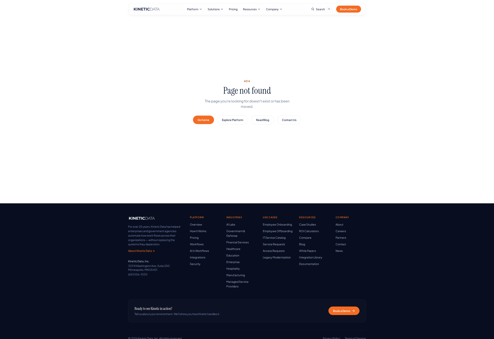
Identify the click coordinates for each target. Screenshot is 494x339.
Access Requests (274, 250)
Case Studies (307, 224)
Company (272, 9)
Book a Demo (348, 9)
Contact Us (289, 120)
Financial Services (237, 242)
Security (195, 264)
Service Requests (274, 244)
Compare (305, 237)
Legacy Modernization (277, 257)
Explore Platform (232, 120)
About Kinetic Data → (141, 250)
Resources (250, 9)
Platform (192, 9)
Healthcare (233, 248)
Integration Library (310, 257)
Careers (341, 231)
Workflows (197, 244)
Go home (203, 120)
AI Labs (230, 224)
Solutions (214, 9)
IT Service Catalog (274, 237)
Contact (341, 244)
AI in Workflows (199, 250)
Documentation (309, 264)
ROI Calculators (309, 231)
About (339, 224)
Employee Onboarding (277, 224)
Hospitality (233, 268)
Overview (196, 224)
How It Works (198, 231)
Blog (302, 244)
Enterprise (233, 262)
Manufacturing (235, 275)
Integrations (197, 257)
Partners (341, 237)
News (339, 250)
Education (232, 255)
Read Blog (262, 120)
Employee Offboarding (278, 231)
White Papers (307, 250)
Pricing (233, 9)
